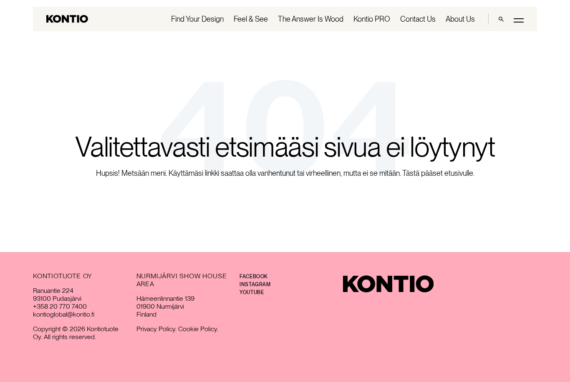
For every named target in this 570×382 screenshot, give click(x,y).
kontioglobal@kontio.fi (63, 314)
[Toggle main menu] (519, 19)
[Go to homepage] (67, 19)
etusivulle (458, 173)
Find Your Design (197, 19)
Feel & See (251, 19)
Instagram (255, 284)
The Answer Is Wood (310, 19)
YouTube (252, 292)
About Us (460, 19)
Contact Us (418, 19)
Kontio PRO (371, 19)
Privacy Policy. (156, 329)
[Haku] (501, 19)
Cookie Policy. (198, 329)
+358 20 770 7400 (60, 306)
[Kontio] (388, 284)
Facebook (254, 277)
